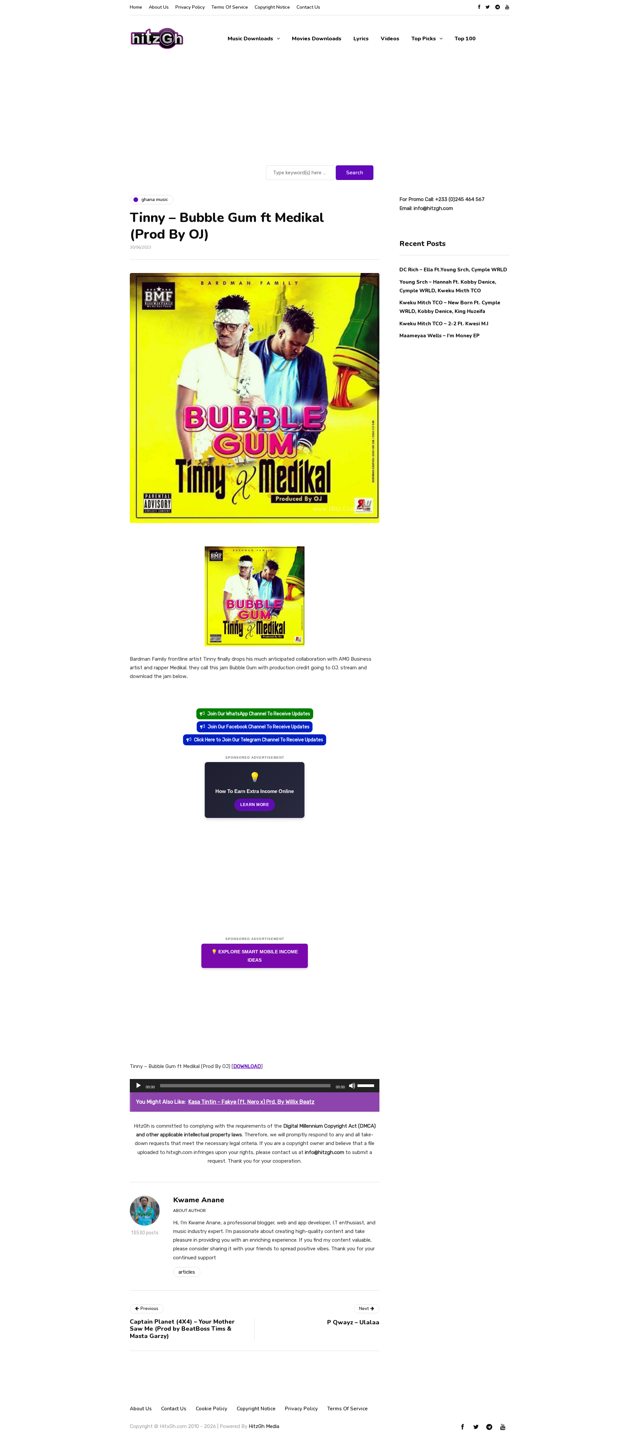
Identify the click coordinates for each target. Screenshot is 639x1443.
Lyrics (361, 38)
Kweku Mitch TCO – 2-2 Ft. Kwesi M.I (443, 323)
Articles (186, 1272)
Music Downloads (250, 38)
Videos (390, 38)
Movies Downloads (316, 38)
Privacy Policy (190, 7)
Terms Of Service (229, 7)
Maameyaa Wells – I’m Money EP (439, 335)
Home (136, 7)
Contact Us (308, 7)
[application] (254, 1085)
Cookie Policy (211, 1408)
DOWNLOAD (247, 1066)
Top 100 (465, 38)
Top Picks (423, 38)
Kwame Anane (198, 1200)
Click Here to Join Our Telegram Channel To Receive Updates (258, 740)
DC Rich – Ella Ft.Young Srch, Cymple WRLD (453, 269)
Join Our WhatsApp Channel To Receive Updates (258, 714)
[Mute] (352, 1085)
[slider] (366, 1085)
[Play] (138, 1085)
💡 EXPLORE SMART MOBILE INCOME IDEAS (254, 956)
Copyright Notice (272, 7)
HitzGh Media (264, 1426)
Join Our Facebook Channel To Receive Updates (259, 727)
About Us (159, 7)
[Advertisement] (319, 113)
